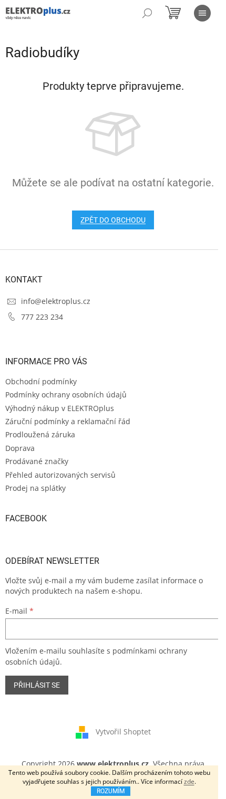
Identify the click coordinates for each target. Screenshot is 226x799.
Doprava (20, 448)
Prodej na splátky (35, 488)
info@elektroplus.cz (55, 301)
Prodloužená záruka (40, 434)
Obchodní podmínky (41, 381)
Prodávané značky (36, 461)
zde (189, 781)
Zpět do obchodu (113, 220)
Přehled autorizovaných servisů (60, 475)
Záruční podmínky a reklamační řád (67, 421)
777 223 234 (42, 317)
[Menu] (202, 13)
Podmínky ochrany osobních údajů (66, 395)
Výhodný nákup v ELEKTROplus (59, 408)
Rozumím (111, 791)
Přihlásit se (37, 685)
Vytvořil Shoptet (123, 732)
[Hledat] (147, 13)
